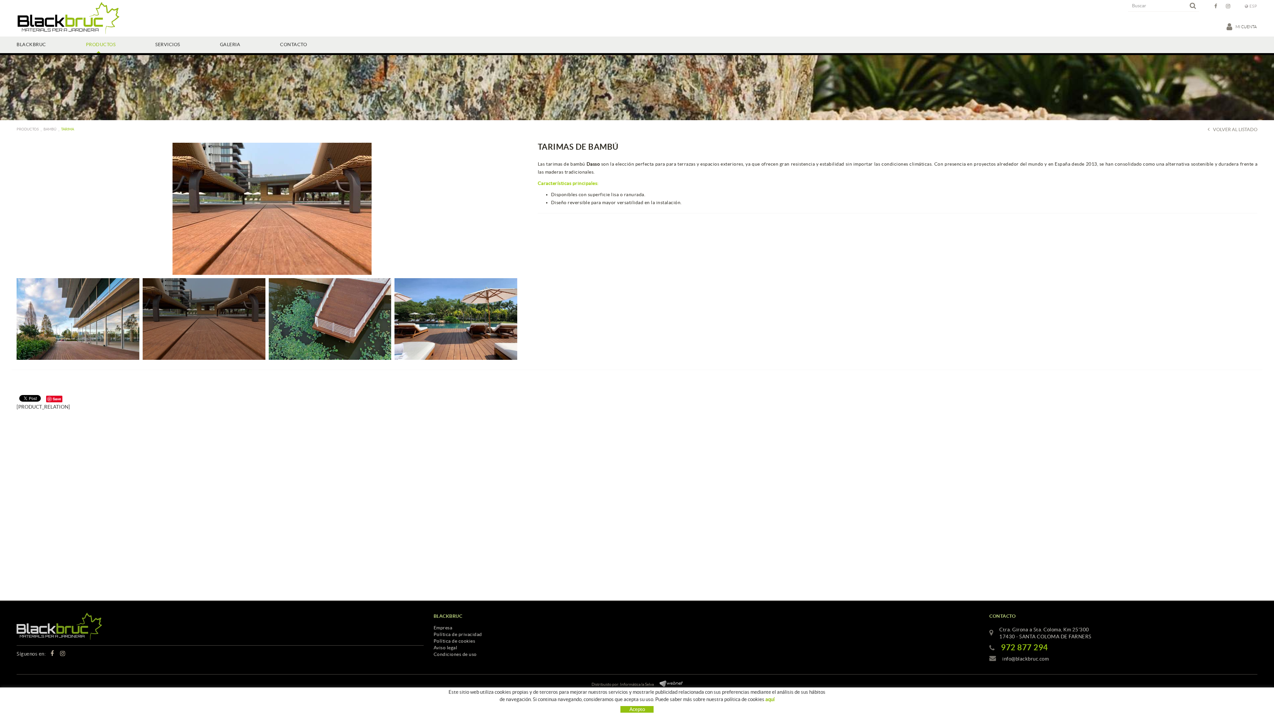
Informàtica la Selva (637, 684)
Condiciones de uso (455, 654)
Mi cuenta (1246, 27)
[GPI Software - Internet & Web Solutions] (669, 682)
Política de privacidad (458, 634)
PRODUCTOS (28, 129)
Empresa (443, 627)
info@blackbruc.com (1025, 659)
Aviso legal (446, 647)
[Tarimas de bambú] (272, 209)
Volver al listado (1235, 129)
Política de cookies (454, 641)
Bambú (49, 129)
